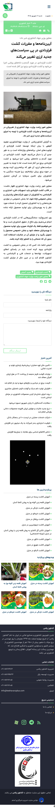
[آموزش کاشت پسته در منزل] (41, 571)
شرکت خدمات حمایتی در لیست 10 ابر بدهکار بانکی (28, 417)
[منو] (49, 5)
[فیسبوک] (41, 282)
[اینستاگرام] (22, 723)
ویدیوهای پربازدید (45, 557)
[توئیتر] (45, 282)
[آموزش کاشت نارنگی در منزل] (41, 600)
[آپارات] (16, 722)
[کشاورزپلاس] (8, 6)
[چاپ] (40, 31)
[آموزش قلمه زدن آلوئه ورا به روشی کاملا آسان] (13, 571)
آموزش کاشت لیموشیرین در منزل (36, 525)
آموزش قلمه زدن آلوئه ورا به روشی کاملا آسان (31, 502)
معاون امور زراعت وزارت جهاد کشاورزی (32, 276)
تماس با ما (48, 707)
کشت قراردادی (42, 272)
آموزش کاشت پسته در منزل (38, 497)
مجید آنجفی (26, 272)
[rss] (37, 723)
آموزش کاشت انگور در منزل (38, 539)
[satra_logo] (27, 743)
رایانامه (48, 310)
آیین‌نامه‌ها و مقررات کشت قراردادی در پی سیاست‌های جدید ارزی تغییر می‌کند (31, 50)
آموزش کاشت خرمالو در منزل (38, 513)
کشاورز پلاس (17, 792)
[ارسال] (44, 31)
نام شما (48, 299)
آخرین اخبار (46, 358)
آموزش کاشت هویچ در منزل (38, 545)
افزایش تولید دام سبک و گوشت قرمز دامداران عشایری (27, 388)
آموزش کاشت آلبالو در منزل (38, 550)
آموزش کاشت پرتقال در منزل (38, 519)
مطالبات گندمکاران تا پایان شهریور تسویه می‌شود (29, 403)
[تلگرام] (49, 282)
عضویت (48, 16)
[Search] (5, 15)
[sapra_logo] (27, 770)
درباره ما (49, 712)
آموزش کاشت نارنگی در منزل (38, 508)
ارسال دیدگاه (15, 351)
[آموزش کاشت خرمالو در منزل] (13, 600)
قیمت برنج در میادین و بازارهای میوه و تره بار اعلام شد (27, 383)
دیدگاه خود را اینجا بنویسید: (39, 320)
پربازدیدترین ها (44, 489)
